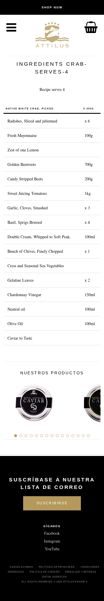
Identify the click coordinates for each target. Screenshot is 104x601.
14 (83, 435)
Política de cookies (45, 571)
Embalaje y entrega (80, 571)
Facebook (52, 533)
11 (67, 435)
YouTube (52, 548)
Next (94, 400)
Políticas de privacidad (57, 566)
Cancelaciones (21, 566)
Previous (9, 400)
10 (62, 435)
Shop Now (52, 7)
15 (88, 435)
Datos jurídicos (54, 576)
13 (78, 435)
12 (72, 435)
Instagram (52, 541)
